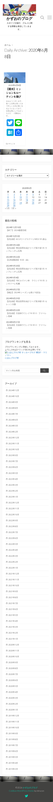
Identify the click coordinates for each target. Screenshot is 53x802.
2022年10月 (13, 514)
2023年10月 (13, 449)
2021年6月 (13, 609)
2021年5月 (13, 615)
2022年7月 (13, 532)
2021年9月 (13, 591)
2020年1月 (13, 709)
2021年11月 (13, 579)
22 (8, 202)
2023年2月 (13, 490)
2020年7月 (13, 674)
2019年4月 (13, 763)
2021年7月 (13, 603)
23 (14, 202)
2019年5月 (13, 757)
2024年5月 (13, 425)
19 (33, 200)
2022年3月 (13, 556)
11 (27, 197)
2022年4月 (13, 550)
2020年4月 (13, 692)
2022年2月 (13, 562)
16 (14, 200)
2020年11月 (13, 650)
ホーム (7, 45)
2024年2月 (13, 431)
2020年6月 (13, 680)
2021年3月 (13, 627)
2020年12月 (13, 644)
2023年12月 (13, 437)
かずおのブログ (30, 787)
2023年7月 (13, 461)
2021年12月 (13, 573)
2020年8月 (13, 668)
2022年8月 (13, 526)
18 (27, 200)
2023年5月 (13, 473)
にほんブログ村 (12, 357)
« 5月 (7, 208)
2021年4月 (13, 621)
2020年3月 (13, 698)
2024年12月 (13, 390)
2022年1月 (13, 567)
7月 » (13, 208)
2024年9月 (13, 402)
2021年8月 (13, 597)
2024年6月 (13, 419)
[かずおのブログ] (19, 10)
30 (14, 205)
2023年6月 (13, 467)
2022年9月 (13, 520)
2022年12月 (13, 502)
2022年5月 (13, 544)
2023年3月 (13, 485)
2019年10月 (13, 727)
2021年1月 (13, 638)
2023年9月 (13, 455)
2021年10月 (13, 585)
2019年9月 (13, 733)
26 (33, 202)
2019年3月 (13, 769)
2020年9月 (13, 662)
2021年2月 (13, 632)
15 (8, 200)
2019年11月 (13, 721)
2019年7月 (13, 745)
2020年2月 (13, 703)
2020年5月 (13, 686)
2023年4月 (13, 479)
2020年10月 (13, 656)
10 (21, 197)
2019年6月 (13, 751)
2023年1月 (13, 496)
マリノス (11, 144)
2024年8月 (13, 408)
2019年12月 (13, 715)
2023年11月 (13, 443)
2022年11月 (13, 508)
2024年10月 (13, 396)
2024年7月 (13, 414)
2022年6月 (13, 538)
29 (8, 205)
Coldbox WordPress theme (21, 791)
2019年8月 (13, 739)
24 (21, 202)
